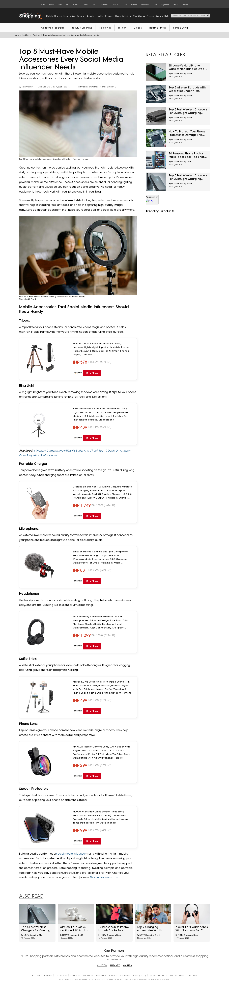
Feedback (101, 975)
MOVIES (75, 5)
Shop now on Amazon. (105, 877)
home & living (123, 16)
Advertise (48, 975)
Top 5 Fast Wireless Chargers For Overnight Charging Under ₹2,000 (188, 111)
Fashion (122, 28)
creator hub (162, 16)
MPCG (176, 5)
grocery (109, 16)
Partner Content (178, 975)
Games (134, 5)
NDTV (43, 5)
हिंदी (67, 5)
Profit (60, 5)
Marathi (185, 5)
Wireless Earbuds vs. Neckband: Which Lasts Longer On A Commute (75, 928)
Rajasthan (165, 5)
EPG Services (61, 975)
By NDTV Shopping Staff (180, 74)
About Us (36, 975)
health (99, 16)
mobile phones (54, 16)
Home (16, 35)
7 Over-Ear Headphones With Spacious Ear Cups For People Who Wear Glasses (192, 928)
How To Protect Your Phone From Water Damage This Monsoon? (187, 133)
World (51, 5)
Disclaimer (88, 975)
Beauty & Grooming (82, 28)
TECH (125, 5)
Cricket (85, 5)
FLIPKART (115, 965)
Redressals (125, 975)
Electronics (105, 28)
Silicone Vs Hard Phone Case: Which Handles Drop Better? (187, 67)
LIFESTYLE (104, 5)
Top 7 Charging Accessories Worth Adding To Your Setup (151, 928)
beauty (90, 16)
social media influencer (71, 853)
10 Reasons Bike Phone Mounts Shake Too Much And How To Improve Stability (113, 928)
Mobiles (25, 35)
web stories (139, 16)
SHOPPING (145, 5)
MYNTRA (127, 965)
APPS (155, 5)
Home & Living (180, 28)
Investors (113, 975)
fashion (81, 16)
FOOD (95, 5)
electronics (69, 16)
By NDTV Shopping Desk (180, 161)
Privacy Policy (139, 975)
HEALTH (115, 5)
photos (150, 16)
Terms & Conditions (158, 975)
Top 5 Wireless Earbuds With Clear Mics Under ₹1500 (187, 89)
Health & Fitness (157, 28)
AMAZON (102, 965)
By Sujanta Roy (26, 87)
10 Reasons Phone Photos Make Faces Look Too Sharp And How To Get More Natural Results (187, 155)
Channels (75, 975)
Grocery (138, 28)
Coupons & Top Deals (52, 28)
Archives (193, 975)
